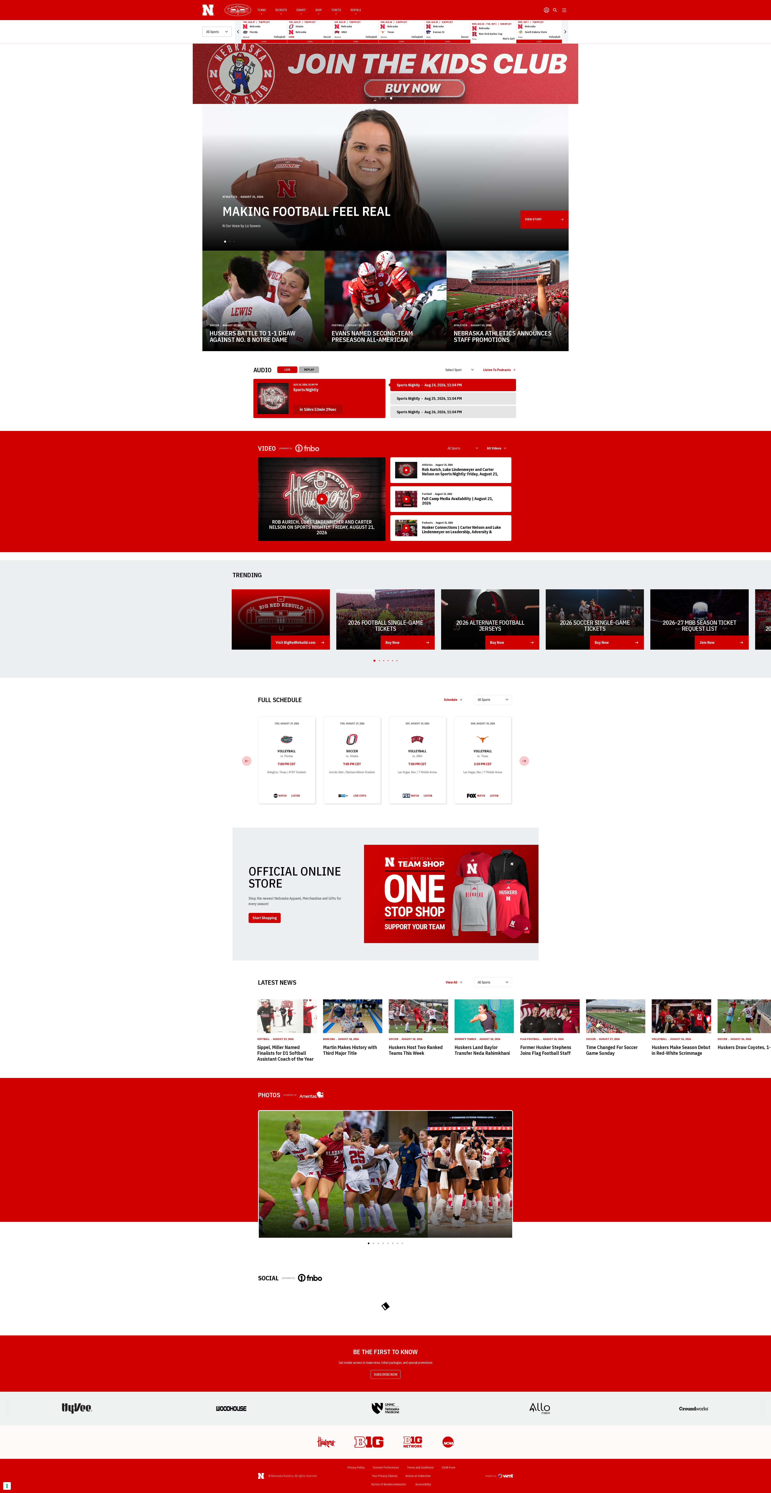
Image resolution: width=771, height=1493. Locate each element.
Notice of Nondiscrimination (388, 1484)
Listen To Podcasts (497, 370)
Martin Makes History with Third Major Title (350, 1050)
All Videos (494, 448)
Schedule (450, 700)
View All (451, 982)
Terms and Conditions (420, 1467)
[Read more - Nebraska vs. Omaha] (343, 796)
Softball (263, 1039)
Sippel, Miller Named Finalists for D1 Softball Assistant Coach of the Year (285, 1053)
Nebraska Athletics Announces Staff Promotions (503, 336)
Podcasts (427, 522)
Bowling (329, 1039)
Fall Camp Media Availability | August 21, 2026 (457, 500)
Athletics (460, 325)
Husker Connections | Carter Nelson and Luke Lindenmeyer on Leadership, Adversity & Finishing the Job (461, 529)
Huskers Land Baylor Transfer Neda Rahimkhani (482, 1050)
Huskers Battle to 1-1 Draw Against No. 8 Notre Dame (253, 336)
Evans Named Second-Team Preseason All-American (372, 336)
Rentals (356, 10)
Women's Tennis (465, 1039)
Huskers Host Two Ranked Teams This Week (416, 1050)
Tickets (336, 10)
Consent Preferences (386, 1467)
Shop (318, 10)
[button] (238, 31)
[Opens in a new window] (385, 74)
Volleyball (286, 751)
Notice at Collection (418, 1476)
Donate (301, 10)
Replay (309, 369)
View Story (533, 219)
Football (338, 325)
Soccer (227, 208)
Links (264, 41)
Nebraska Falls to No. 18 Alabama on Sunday (362, 222)
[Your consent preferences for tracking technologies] (7, 1486)
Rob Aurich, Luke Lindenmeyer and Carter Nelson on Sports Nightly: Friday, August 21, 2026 (322, 526)
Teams (262, 10)
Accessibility (423, 1484)
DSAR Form (448, 1467)
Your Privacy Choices (385, 1476)
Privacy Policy (356, 1467)
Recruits (281, 10)
